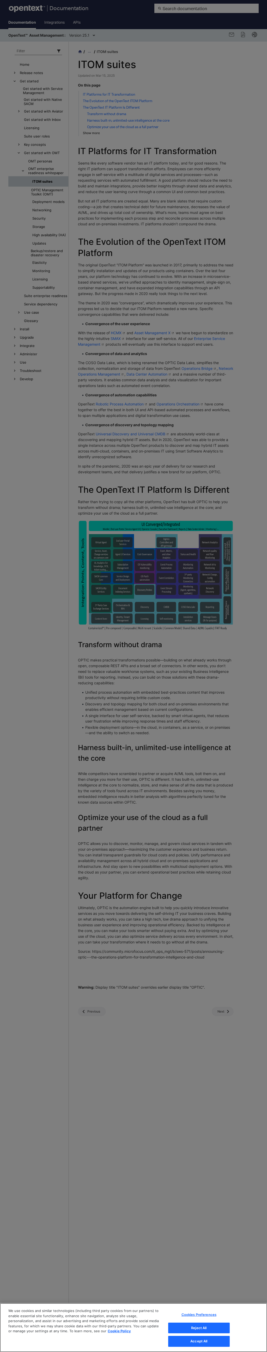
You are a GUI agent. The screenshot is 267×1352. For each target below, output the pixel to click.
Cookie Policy (119, 1331)
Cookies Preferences (198, 1314)
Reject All (199, 1328)
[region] (133, 1327)
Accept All (198, 1341)
